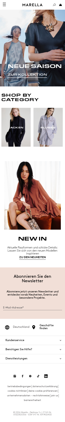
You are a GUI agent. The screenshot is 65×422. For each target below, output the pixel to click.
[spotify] (30, 376)
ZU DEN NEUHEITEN (32, 257)
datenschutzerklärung (45, 386)
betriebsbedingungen (19, 386)
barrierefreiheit (32, 400)
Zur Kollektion (27, 74)
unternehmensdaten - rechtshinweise (28, 395)
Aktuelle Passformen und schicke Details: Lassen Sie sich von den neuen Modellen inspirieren (32, 250)
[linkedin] (46, 376)
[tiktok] (38, 376)
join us (54, 395)
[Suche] (54, 5)
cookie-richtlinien (17, 391)
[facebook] (22, 376)
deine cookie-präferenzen (43, 391)
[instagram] (14, 376)
